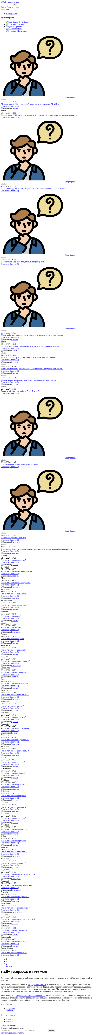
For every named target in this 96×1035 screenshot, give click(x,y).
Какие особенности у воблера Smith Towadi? (20, 391)
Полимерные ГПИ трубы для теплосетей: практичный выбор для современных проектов (39, 115)
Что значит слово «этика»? (12, 706)
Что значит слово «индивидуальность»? (18, 919)
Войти (3, 7)
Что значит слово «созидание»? (14, 930)
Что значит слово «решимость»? (14, 650)
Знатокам (20, 24)
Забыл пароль (18, 1033)
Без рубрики (23, 22)
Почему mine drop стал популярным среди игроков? (23, 262)
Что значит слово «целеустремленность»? (18, 874)
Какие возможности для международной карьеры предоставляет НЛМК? (32, 369)
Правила (9, 1019)
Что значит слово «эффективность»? (16, 885)
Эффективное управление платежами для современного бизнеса (28, 380)
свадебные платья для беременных (30, 995)
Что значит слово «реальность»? (14, 829)
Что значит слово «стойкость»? (14, 852)
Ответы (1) (14, 191)
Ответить (5, 106)
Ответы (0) (14, 106)
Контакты (10, 1011)
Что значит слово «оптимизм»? (14, 605)
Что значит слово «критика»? (13, 807)
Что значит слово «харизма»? (13, 717)
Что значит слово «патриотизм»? (15, 695)
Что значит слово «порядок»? (13, 840)
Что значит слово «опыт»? (12, 627)
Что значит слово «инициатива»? (15, 897)
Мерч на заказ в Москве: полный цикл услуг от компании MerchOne (30, 104)
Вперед (9, 966)
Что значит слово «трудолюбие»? (15, 740)
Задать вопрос (13, 7)
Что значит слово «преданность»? (15, 661)
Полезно (18, 29)
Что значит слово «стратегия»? (14, 953)
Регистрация (6, 1033)
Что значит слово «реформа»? (13, 773)
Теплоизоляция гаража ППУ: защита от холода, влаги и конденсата (29, 357)
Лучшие (18, 26)
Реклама (9, 1021)
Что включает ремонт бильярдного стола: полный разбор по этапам (30, 346)
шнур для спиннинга (37, 985)
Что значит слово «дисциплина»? (15, 908)
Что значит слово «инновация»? (14, 941)
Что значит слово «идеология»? (14, 683)
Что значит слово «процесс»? (13, 796)
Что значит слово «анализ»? (13, 762)
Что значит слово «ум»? (11, 616)
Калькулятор (11, 13)
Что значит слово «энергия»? (13, 818)
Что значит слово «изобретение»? (15, 728)
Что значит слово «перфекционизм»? (17, 571)
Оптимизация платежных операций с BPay (19, 464)
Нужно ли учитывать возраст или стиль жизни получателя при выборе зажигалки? (36, 549)
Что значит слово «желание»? (13, 863)
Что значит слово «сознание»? (14, 672)
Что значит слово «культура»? (13, 784)
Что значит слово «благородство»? (15, 582)
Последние (22, 31)
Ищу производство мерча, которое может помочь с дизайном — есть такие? (33, 188)
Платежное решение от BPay (13, 538)
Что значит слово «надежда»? (13, 560)
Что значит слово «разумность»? (15, 751)
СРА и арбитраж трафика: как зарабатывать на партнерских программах (32, 335)
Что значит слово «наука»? (12, 639)
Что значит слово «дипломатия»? (15, 594)
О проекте (10, 1008)
